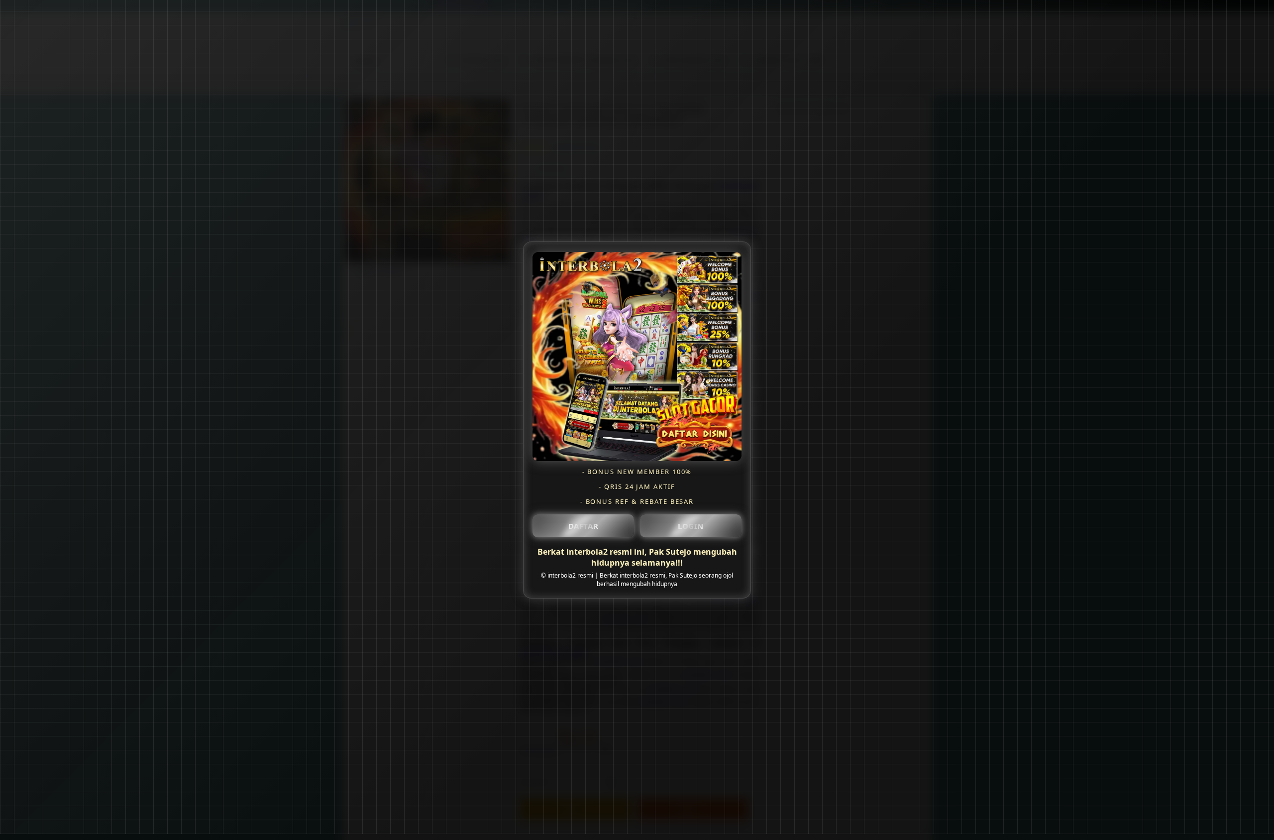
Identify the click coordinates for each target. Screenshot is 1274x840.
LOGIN (691, 525)
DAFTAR (583, 525)
